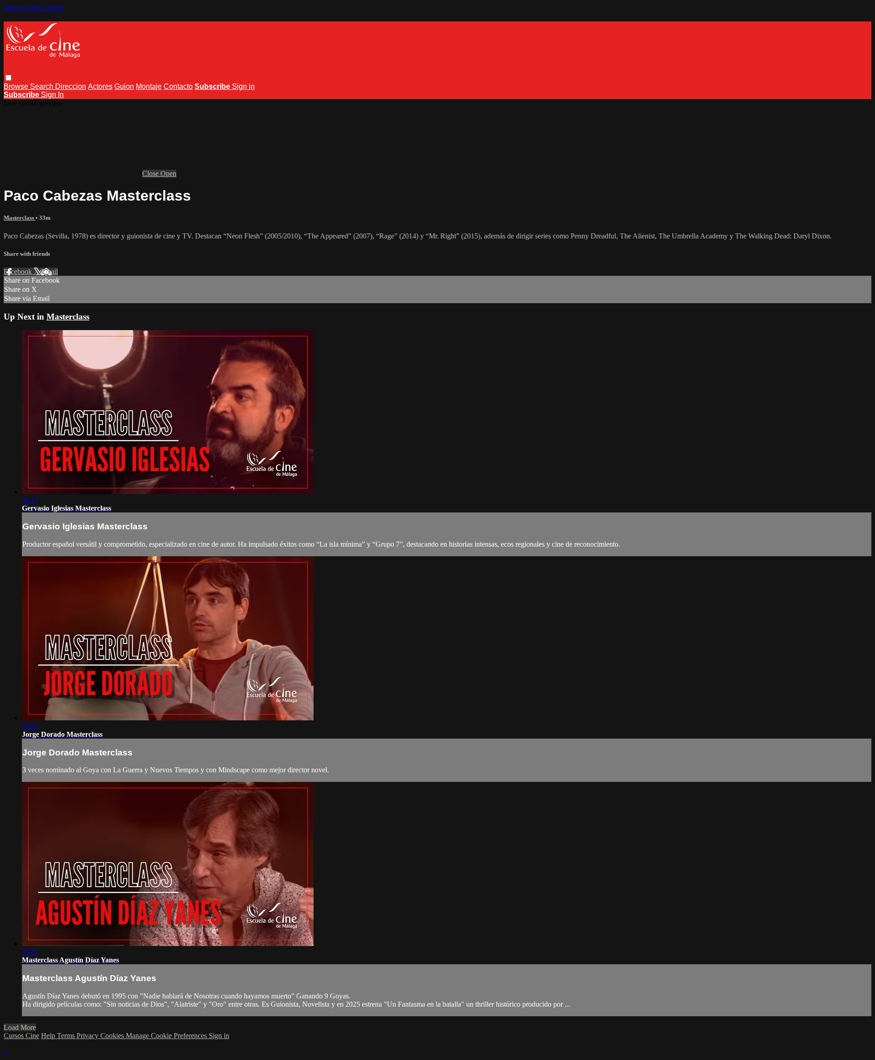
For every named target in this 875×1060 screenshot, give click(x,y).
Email (49, 271)
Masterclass (20, 217)
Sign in (243, 86)
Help (49, 1035)
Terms (67, 1035)
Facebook (19, 271)
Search (42, 86)
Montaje (149, 86)
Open (168, 173)
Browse (17, 86)
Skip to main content (33, 7)
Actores (100, 86)
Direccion (70, 86)
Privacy (88, 1035)
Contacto (178, 86)
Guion (124, 86)
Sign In (52, 94)
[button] (8, 78)
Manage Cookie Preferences (167, 1035)
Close (151, 173)
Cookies (113, 1035)
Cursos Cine (21, 1035)
